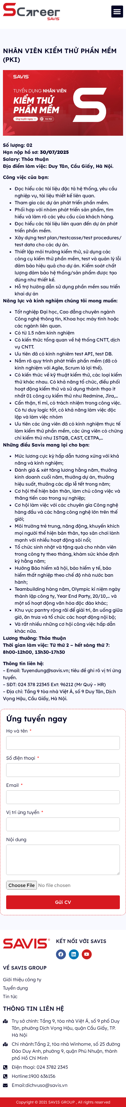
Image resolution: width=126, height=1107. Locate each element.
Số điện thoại (21, 758)
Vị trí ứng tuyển (23, 812)
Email (13, 785)
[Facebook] (61, 954)
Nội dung (16, 839)
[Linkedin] (74, 954)
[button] (117, 12)
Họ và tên (17, 731)
